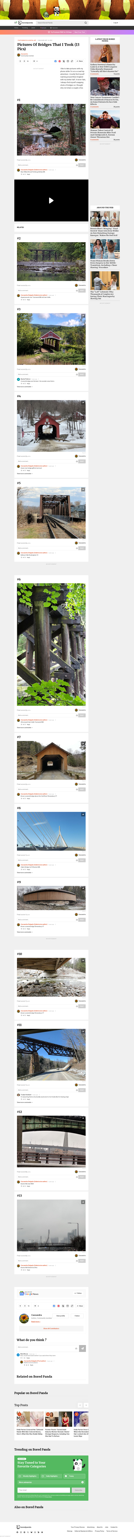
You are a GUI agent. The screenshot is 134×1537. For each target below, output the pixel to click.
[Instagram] (21, 1532)
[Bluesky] (31, 1532)
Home (16, 28)
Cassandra (24, 54)
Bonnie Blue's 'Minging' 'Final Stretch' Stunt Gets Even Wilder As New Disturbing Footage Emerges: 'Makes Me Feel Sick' (104, 232)
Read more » (35, 1321)
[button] (80, 1405)
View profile (60, 1316)
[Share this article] (83, 106)
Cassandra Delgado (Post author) (35, 1361)
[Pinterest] (24, 1532)
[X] (28, 1532)
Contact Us (114, 1527)
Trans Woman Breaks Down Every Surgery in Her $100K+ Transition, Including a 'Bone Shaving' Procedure (103, 264)
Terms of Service (111, 1531)
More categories (25, 1482)
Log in (115, 23)
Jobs (106, 1527)
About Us (100, 1527)
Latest (33, 28)
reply (28, 174)
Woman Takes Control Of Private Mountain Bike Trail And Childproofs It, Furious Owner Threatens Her (103, 133)
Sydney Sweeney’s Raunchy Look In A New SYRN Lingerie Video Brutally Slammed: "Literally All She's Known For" (104, 67)
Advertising (90, 1527)
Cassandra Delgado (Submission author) (34, 170)
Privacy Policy (99, 1531)
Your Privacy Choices (78, 1527)
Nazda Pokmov (26, 379)
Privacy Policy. (48, 1496)
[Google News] (42, 1532)
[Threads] (35, 1532)
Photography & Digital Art (27, 40)
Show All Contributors (51, 1328)
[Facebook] (17, 1532)
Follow (77, 1316)
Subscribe (78, 1490)
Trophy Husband (26, 1094)
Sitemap (69, 1531)
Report (84, 156)
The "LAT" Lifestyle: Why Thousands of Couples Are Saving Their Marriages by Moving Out (102, 295)
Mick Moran (24, 1354)
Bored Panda (24, 1527)
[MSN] (38, 1532)
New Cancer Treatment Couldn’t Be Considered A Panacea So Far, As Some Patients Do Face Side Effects (104, 100)
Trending (25, 28)
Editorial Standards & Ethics (84, 1531)
